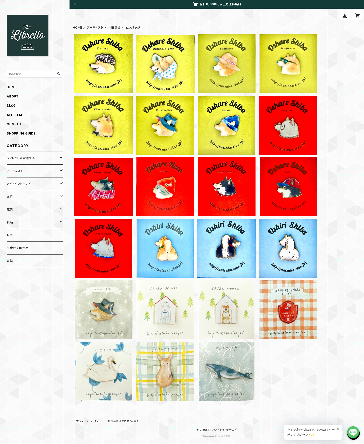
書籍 (10, 261)
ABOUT (13, 96)
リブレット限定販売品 (21, 158)
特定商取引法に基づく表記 (123, 421)
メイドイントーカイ (19, 183)
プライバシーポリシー (88, 421)
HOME (77, 27)
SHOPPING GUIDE (21, 133)
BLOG (11, 105)
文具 (10, 196)
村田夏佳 (114, 27)
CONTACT (15, 124)
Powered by (212, 436)
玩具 (10, 235)
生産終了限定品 (18, 248)
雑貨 (10, 209)
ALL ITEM (14, 115)
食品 (10, 222)
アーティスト (95, 27)
